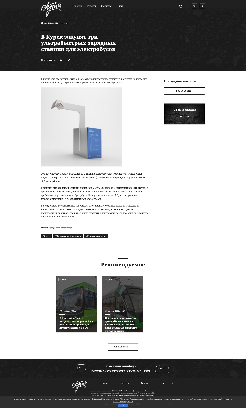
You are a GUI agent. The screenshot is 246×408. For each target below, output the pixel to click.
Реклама (104, 383)
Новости (77, 5)
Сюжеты (106, 5)
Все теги (125, 383)
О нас (120, 5)
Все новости (183, 91)
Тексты (91, 5)
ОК (123, 405)
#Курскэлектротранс (96, 236)
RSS (146, 383)
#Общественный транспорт (68, 236)
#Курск (46, 236)
